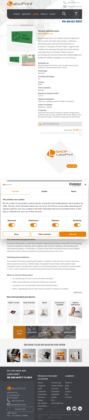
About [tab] (73, 191)
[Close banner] (85, 184)
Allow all (72, 234)
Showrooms (42, 394)
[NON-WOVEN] (29, 322)
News (67, 386)
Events (40, 383)
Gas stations (42, 403)
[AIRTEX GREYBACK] (75, 322)
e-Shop (36, 14)
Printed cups (56, 383)
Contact (52, 14)
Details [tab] (44, 191)
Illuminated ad (57, 403)
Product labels (57, 386)
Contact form (20, 409)
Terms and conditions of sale (60, 415)
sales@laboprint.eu (74, 7)
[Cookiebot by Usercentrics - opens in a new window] (71, 184)
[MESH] (44, 322)
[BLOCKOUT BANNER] (60, 322)
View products (60, 319)
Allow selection (44, 234)
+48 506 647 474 (73, 3)
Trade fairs (42, 391)
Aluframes (55, 391)
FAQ (66, 394)
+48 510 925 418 (17, 401)
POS (53, 400)
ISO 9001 (68, 397)
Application (26, 14)
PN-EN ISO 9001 (72, 21)
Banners (16, 25)
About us (44, 14)
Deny (16, 234)
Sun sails (54, 388)
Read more (13, 319)
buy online (72, 166)
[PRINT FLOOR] (13, 322)
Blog (66, 388)
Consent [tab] (15, 191)
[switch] (33, 225)
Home (9, 25)
